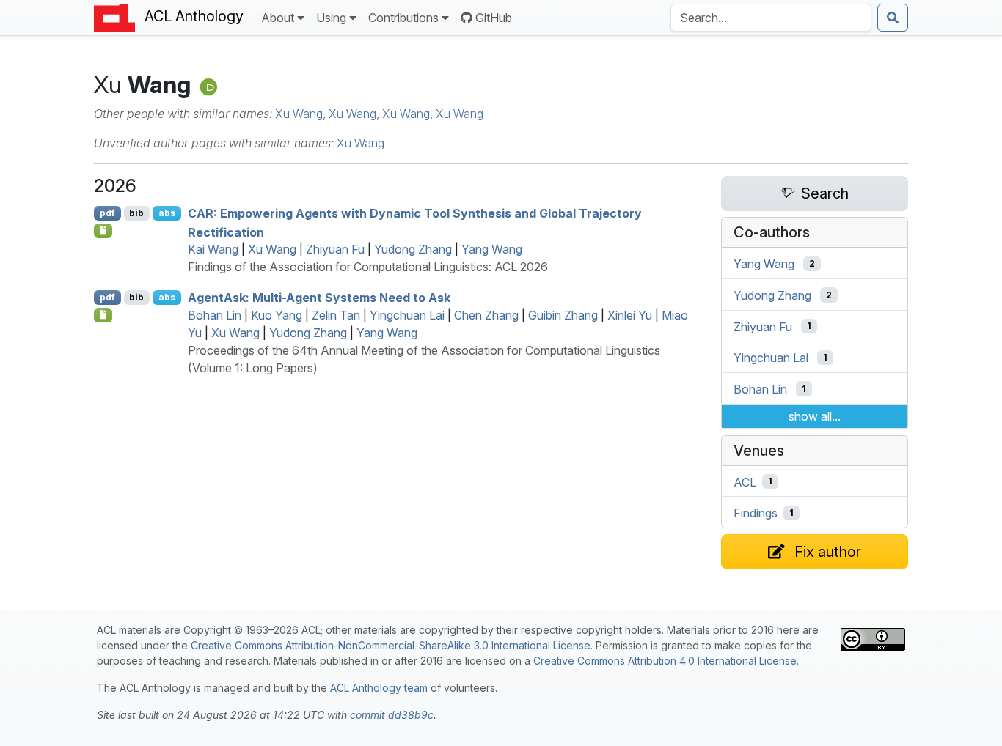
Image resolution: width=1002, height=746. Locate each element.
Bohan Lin (214, 315)
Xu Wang (299, 113)
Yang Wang (491, 249)
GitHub (493, 17)
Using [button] (331, 17)
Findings (756, 513)
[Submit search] (892, 18)
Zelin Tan (336, 315)
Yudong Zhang (413, 249)
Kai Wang (213, 249)
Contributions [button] (403, 17)
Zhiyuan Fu (335, 249)
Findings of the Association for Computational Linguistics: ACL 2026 (368, 266)
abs (166, 212)
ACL (745, 481)
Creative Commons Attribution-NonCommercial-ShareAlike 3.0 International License (390, 645)
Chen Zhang (486, 315)
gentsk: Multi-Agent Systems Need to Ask (319, 297)
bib (136, 212)
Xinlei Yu (629, 315)
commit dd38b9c (392, 715)
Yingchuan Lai (407, 315)
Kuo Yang (276, 315)
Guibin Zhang (563, 315)
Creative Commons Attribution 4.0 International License (665, 660)
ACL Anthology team (379, 688)
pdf (107, 212)
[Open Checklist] (103, 231)
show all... (815, 416)
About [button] (277, 17)
